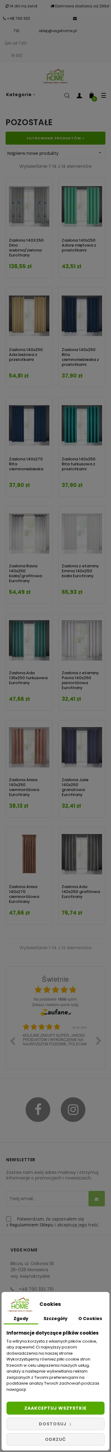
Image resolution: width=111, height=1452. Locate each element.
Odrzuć (55, 1439)
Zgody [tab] (21, 1318)
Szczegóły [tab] (55, 1318)
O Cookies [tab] (90, 1318)
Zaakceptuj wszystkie (55, 1408)
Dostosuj (53, 1424)
